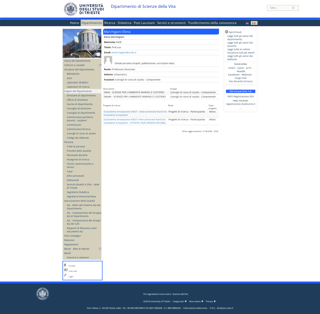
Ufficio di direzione (77, 99)
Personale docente (77, 155)
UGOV (240, 68)
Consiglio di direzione (79, 108)
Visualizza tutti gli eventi (240, 52)
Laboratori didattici (77, 82)
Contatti (72, 266)
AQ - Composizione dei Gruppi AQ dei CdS (84, 222)
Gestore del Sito (180, 294)
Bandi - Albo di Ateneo (76, 248)
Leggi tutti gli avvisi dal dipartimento (240, 37)
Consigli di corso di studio (81, 133)
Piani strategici (72, 235)
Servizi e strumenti (171, 23)
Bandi (67, 253)
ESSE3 (231, 68)
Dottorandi (73, 180)
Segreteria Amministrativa (81, 196)
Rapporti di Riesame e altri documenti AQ (82, 229)
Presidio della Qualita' (79, 150)
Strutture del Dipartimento (79, 69)
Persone (68, 142)
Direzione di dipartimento (81, 95)
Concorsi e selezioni (78, 257)
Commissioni (74, 124)
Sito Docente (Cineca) (240, 81)
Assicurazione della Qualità (79, 200)
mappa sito (178, 301)
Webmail (247, 74)
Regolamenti (71, 244)
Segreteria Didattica (78, 192)
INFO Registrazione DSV (241, 96)
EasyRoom (234, 74)
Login (70, 276)
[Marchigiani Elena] (247, 23)
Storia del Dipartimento (77, 60)
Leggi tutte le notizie (238, 49)
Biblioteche (73, 73)
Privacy (209, 301)
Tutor (70, 171)
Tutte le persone (76, 146)
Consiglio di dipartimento (81, 112)
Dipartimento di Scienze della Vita (143, 6)
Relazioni (69, 240)
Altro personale (75, 175)
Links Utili (72, 271)
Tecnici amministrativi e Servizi (80, 165)
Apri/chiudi (235, 32)
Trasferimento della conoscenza (212, 23)
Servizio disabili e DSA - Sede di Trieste (83, 186)
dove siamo (195, 301)
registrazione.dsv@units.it (240, 104)
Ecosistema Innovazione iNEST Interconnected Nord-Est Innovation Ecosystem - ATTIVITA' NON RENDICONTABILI (135, 121)
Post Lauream (144, 23)
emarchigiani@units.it (124, 52)
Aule (69, 78)
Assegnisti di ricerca (78, 159)
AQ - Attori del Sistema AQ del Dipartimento (83, 207)
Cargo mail (241, 78)
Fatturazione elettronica (195, 308)
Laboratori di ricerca (78, 86)
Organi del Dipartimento (78, 91)
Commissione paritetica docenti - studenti (80, 119)
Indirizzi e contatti (74, 65)
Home (74, 23)
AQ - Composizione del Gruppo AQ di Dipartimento (84, 214)
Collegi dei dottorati (78, 137)
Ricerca (109, 23)
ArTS (248, 68)
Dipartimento (92, 23)
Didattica (125, 23)
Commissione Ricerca (79, 129)
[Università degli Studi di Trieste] (84, 14)
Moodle (241, 71)
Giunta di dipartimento (79, 104)
